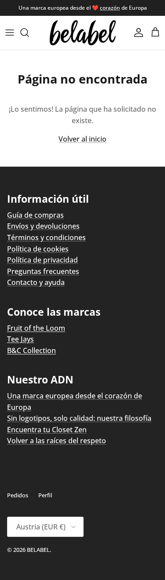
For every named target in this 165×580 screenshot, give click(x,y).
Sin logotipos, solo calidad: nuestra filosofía (79, 418)
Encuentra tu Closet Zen (47, 429)
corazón (110, 7)
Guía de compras (35, 215)
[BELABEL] (83, 32)
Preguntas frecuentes (43, 271)
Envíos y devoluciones (43, 226)
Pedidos (17, 495)
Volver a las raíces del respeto (56, 440)
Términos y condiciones (46, 237)
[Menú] (9, 32)
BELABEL (38, 550)
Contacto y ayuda (36, 282)
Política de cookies (38, 249)
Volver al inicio (82, 139)
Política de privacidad (42, 260)
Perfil (45, 495)
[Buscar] (29, 32)
